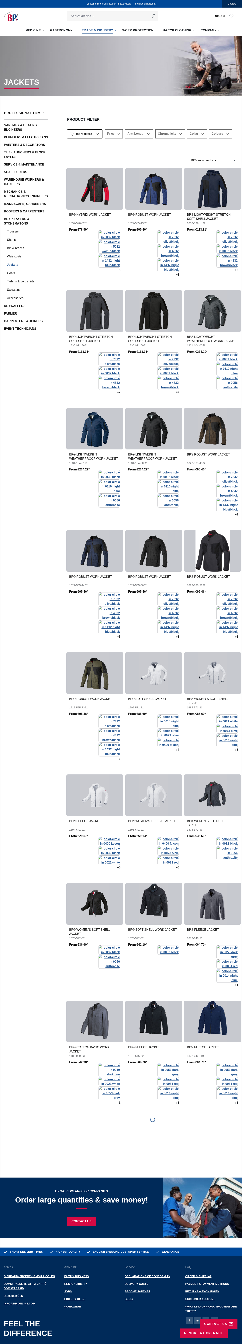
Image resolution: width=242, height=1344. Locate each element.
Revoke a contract (203, 1333)
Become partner (137, 1291)
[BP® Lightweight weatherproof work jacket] (212, 311)
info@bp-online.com (19, 1303)
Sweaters (13, 289)
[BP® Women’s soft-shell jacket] (212, 673)
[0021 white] (227, 719)
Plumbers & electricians (26, 137)
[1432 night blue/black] (109, 260)
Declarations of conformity (147, 1276)
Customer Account (200, 1298)
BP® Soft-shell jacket (147, 698)
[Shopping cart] (236, 16)
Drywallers (15, 306)
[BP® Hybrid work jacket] (94, 189)
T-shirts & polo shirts (20, 281)
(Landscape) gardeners (25, 203)
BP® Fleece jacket (85, 821)
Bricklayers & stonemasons (16, 221)
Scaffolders (15, 172)
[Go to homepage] (11, 16)
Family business (76, 1276)
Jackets (12, 264)
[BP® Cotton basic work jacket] (94, 1021)
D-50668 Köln (13, 1295)
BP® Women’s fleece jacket (152, 821)
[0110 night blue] (227, 368)
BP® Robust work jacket (149, 214)
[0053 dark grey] (227, 952)
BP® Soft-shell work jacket (152, 929)
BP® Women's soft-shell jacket (207, 823)
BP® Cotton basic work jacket (89, 1049)
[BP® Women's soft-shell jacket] (212, 795)
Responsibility (75, 1283)
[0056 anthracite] (227, 382)
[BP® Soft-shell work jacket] (153, 904)
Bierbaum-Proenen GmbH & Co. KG (29, 1276)
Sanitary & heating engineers (20, 127)
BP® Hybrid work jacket (90, 214)
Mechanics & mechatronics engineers (26, 194)
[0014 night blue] (168, 721)
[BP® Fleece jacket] (94, 795)
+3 (177, 274)
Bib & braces (15, 248)
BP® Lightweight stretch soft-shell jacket (209, 216)
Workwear (72, 1306)
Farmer (10, 313)
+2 (236, 270)
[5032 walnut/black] (109, 246)
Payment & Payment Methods (207, 1283)
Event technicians (20, 328)
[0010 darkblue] (109, 1069)
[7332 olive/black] (168, 237)
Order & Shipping (198, 1276)
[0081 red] (168, 860)
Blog (129, 1298)
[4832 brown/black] (168, 251)
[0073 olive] (168, 733)
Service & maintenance (24, 164)
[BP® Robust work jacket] (153, 189)
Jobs (68, 1291)
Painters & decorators (24, 144)
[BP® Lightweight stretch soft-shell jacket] (212, 189)
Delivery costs (136, 1283)
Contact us (81, 1221)
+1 (236, 985)
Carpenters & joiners (23, 321)
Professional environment (26, 113)
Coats (11, 273)
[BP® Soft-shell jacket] (153, 673)
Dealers (232, 3)
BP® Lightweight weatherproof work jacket (211, 339)
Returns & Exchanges (202, 1291)
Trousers (13, 231)
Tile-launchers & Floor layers (25, 155)
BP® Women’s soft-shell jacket (207, 701)
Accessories (15, 298)
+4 (177, 749)
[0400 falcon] (168, 742)
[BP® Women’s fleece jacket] (153, 795)
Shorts (11, 239)
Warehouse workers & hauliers (24, 182)
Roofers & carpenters (24, 211)
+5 (118, 270)
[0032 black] (109, 234)
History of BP (74, 1298)
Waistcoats (14, 256)
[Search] (153, 16)
